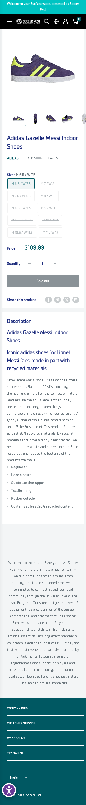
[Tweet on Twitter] (66, 299)
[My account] (65, 21)
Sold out (43, 281)
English (14, 777)
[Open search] (46, 21)
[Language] (56, 21)
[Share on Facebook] (48, 299)
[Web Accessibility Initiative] (9, 790)
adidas (13, 158)
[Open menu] (9, 21)
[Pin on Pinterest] (57, 299)
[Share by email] (75, 299)
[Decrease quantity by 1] (30, 263)
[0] (75, 21)
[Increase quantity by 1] (55, 263)
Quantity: (14, 263)
